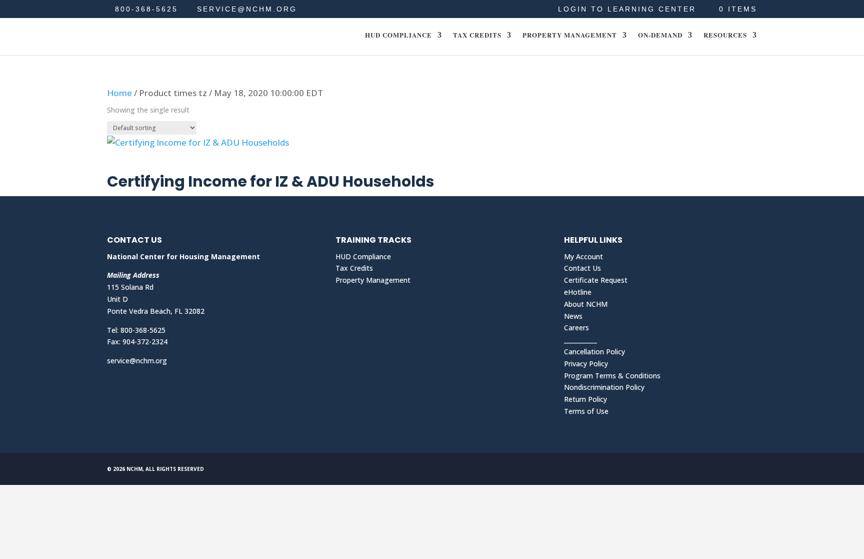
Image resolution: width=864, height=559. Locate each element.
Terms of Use (586, 411)
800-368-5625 (146, 9)
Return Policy (585, 399)
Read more (144, 163)
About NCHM (586, 304)
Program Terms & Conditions (612, 375)
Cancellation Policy (594, 351)
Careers (576, 327)
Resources (725, 36)
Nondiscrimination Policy (604, 387)
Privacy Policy (586, 363)
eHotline (578, 292)
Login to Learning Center (627, 9)
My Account (583, 256)
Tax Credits (477, 36)
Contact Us (582, 268)
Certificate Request (596, 280)
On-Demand (660, 36)
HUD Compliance (398, 36)
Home (119, 93)
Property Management (569, 36)
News (573, 316)
